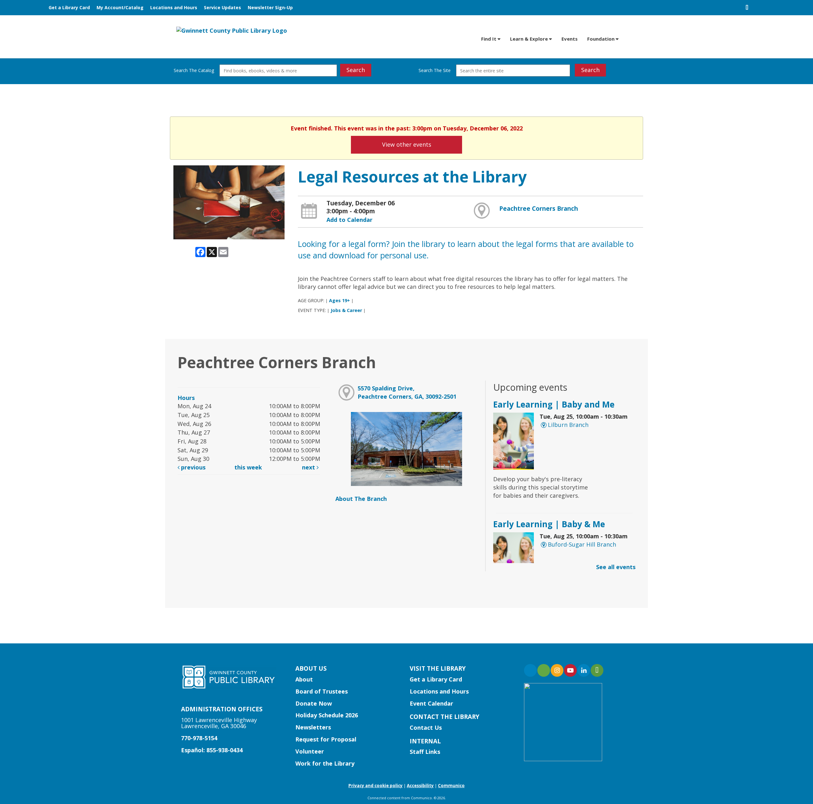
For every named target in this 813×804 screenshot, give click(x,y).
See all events (615, 567)
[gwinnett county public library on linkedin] (583, 670)
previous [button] (192, 467)
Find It (489, 39)
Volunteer (309, 751)
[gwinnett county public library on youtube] (570, 670)
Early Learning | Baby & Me (549, 524)
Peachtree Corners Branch (538, 208)
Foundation (601, 39)
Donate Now (313, 703)
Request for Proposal (325, 739)
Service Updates (222, 7)
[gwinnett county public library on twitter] (543, 670)
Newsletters (313, 727)
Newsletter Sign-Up (270, 7)
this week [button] (248, 467)
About (304, 679)
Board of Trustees (321, 691)
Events (569, 39)
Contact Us (426, 727)
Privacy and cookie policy (375, 785)
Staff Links (425, 751)
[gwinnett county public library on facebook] (530, 670)
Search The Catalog (194, 70)
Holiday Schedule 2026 (326, 715)
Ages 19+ (339, 300)
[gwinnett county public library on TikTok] (597, 670)
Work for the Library (324, 763)
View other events (406, 144)
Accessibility (420, 785)
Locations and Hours (173, 7)
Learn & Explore (529, 39)
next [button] (309, 467)
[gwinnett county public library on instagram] (557, 670)
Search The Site (435, 70)
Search (355, 70)
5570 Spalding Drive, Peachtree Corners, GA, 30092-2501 (407, 392)
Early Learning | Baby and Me (554, 404)
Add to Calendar (349, 219)
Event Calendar (431, 703)
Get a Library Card (69, 7)
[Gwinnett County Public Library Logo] (231, 30)
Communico (451, 785)
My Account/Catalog (120, 7)
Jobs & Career (346, 310)
